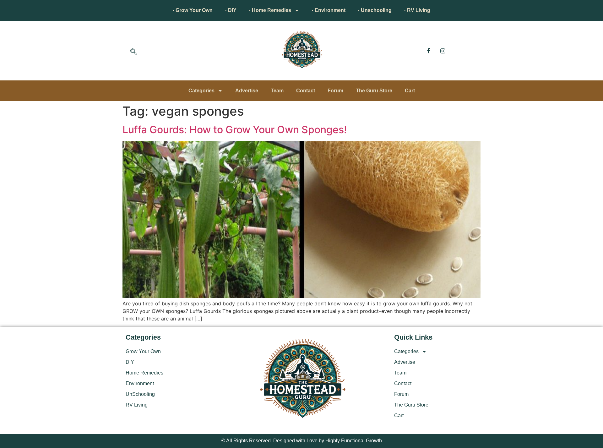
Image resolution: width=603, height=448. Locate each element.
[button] (133, 52)
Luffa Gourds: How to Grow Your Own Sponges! (234, 129)
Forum (335, 90)
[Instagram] (443, 50)
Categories (201, 90)
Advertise (246, 90)
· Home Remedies (270, 10)
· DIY (230, 10)
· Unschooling (375, 10)
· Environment (328, 10)
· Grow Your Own (193, 10)
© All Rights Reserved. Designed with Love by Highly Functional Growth (301, 440)
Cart (410, 90)
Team (277, 90)
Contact (305, 90)
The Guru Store (374, 90)
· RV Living (417, 10)
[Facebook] (428, 50)
